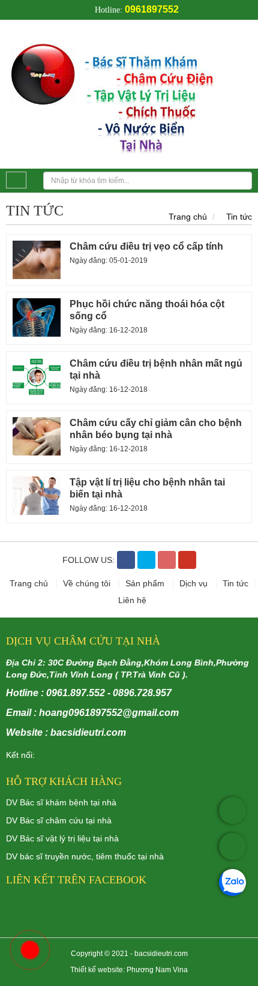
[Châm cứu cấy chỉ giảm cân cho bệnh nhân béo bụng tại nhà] (37, 436)
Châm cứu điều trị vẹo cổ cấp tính (146, 246)
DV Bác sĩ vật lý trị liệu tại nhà (62, 838)
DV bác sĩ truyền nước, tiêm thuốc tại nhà (85, 856)
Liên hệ (132, 600)
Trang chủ (188, 216)
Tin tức (239, 216)
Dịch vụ (194, 583)
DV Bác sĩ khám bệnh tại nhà (61, 802)
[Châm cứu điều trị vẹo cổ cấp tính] (37, 260)
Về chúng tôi (88, 583)
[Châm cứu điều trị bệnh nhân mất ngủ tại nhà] (37, 377)
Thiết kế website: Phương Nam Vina (129, 970)
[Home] (129, 93)
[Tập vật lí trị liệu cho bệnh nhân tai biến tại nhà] (37, 495)
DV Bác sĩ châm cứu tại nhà (59, 820)
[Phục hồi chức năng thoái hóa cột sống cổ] (37, 317)
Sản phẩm (146, 583)
